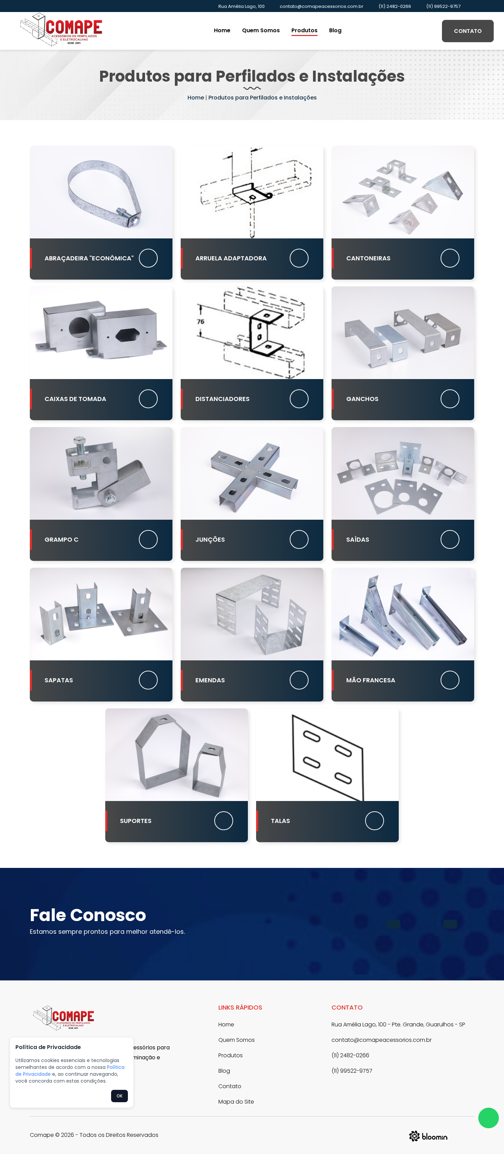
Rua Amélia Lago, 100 (241, 6)
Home (222, 30)
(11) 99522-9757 (443, 6)
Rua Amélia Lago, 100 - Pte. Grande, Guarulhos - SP (398, 1024)
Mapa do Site (236, 1102)
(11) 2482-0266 (395, 6)
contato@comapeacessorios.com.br (321, 6)
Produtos (304, 30)
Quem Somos (261, 30)
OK (119, 1096)
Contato (468, 31)
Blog (335, 30)
